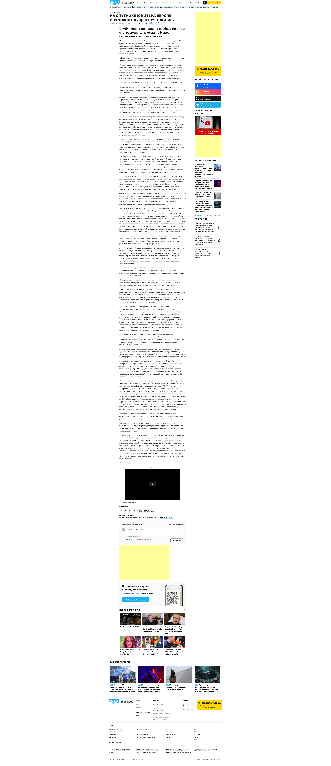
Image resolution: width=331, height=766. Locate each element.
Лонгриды (173, 3)
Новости (139, 3)
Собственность (198, 740)
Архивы (138, 704)
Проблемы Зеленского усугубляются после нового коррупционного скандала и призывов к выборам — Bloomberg (205, 240)
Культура (168, 740)
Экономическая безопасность (146, 737)
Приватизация (113, 740)
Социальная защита (143, 729)
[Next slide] (219, 7)
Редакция (138, 707)
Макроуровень (113, 734)
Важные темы (115, 7)
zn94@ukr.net (157, 715)
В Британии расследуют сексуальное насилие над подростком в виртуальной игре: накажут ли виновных (204, 185)
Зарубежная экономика (144, 732)
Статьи (146, 3)
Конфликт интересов (143, 734)
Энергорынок (112, 737)
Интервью (165, 3)
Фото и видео (155, 3)
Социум (196, 729)
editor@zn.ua (162, 719)
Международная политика (116, 732)
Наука (167, 729)
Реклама (138, 710)
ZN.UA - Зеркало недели (208, 131)
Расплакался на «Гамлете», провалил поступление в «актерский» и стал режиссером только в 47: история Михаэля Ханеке (205, 227)
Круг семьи (197, 734)
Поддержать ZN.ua (214, 2)
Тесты (181, 3)
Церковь (168, 737)
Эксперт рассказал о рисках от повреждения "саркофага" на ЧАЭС (204, 195)
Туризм (196, 737)
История (196, 732)
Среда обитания (170, 734)
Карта (137, 715)
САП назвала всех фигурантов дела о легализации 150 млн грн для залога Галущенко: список (204, 253)
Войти (200, 3)
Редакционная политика (143, 712)
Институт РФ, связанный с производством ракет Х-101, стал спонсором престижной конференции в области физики (204, 171)
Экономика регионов (115, 742)
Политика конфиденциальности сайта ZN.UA (209, 759)
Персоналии (140, 740)
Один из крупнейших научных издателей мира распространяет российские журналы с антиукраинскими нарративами (204, 207)
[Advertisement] (144, 562)
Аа (205, 2)
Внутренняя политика (115, 729)
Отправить (177, 540)
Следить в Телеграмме (137, 600)
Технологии (169, 732)
